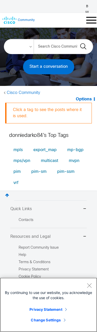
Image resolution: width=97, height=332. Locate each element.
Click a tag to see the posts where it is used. (47, 113)
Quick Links (21, 209)
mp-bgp (75, 150)
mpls (18, 150)
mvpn (74, 161)
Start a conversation (48, 67)
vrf (15, 183)
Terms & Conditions (34, 262)
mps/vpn (21, 161)
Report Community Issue (39, 247)
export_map (45, 150)
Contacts (26, 220)
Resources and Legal (30, 237)
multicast (49, 161)
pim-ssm (65, 172)
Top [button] (7, 195)
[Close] (89, 285)
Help (22, 255)
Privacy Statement (45, 309)
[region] (48, 305)
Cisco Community (23, 93)
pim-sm (39, 172)
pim (17, 172)
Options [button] (84, 99)
